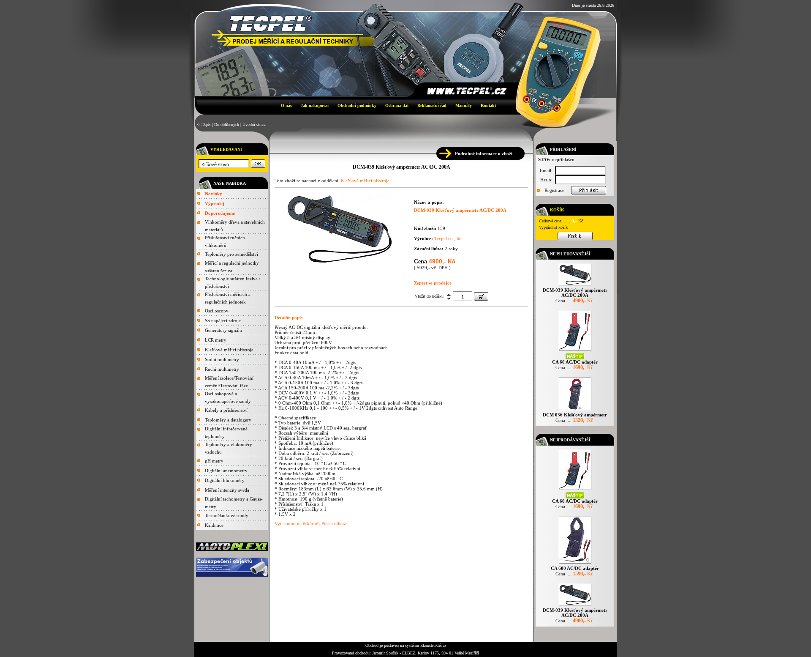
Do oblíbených (226, 124)
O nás (286, 105)
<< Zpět (204, 124)
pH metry (214, 460)
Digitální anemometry (226, 470)
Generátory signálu (223, 330)
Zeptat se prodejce (433, 282)
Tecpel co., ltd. (448, 238)
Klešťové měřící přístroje (229, 349)
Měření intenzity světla (227, 490)
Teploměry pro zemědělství (231, 254)
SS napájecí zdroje (223, 320)
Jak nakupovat (315, 105)
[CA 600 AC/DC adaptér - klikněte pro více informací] (575, 563)
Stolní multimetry (222, 359)
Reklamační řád (431, 105)
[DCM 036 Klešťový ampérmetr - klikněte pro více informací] (575, 409)
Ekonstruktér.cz (433, 645)
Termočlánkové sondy (226, 515)
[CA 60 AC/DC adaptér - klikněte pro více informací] (575, 350)
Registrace (554, 190)
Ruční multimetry (222, 369)
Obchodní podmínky (356, 105)
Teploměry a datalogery (228, 419)
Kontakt (488, 105)
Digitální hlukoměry (225, 480)
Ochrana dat (396, 105)
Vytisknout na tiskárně (296, 523)
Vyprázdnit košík (553, 227)
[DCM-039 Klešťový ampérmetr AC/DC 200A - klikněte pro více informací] (575, 285)
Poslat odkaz (333, 523)
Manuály (463, 105)
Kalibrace (214, 525)
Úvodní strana (254, 124)
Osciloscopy (217, 310)
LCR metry (215, 339)
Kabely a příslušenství (226, 410)
